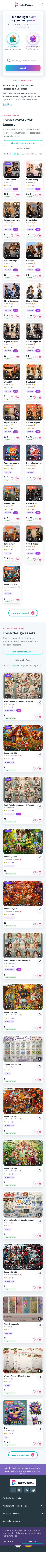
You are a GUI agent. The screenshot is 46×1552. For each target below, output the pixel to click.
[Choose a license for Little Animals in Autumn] (17, 195)
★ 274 (5, 590)
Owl (5, 1428)
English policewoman (12, 341)
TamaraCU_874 (10, 1012)
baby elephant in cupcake (34, 463)
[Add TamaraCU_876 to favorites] (34, 768)
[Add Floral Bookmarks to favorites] (34, 1339)
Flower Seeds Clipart (13, 1064)
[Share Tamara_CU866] (39, 857)
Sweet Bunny (32, 180)
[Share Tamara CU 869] (39, 1273)
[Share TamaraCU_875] (39, 909)
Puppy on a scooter (12, 463)
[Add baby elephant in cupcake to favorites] (34, 478)
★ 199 (28, 468)
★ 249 (28, 549)
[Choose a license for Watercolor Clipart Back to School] (39, 1235)
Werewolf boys (10, 260)
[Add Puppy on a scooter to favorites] (12, 478)
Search (23, 68)
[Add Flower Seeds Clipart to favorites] (34, 1080)
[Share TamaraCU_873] (39, 1117)
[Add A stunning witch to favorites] (34, 357)
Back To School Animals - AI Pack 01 (19, 701)
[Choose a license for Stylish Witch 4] (39, 559)
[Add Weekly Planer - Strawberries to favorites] (34, 1391)
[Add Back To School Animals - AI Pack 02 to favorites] (34, 820)
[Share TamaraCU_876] (39, 754)
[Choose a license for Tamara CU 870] (17, 600)
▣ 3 (11, 185)
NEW (8, 163)
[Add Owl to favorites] (34, 1443)
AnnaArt (8, 182)
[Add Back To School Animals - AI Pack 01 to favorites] (34, 716)
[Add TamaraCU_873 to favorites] (34, 1132)
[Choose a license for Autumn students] (17, 235)
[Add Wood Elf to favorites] (12, 397)
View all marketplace (23, 651)
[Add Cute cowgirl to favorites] (12, 559)
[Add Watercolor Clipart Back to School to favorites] (34, 1235)
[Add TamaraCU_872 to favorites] (34, 1183)
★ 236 (5, 387)
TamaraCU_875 (10, 909)
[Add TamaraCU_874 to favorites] (34, 1028)
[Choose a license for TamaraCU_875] (39, 924)
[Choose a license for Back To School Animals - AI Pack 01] (39, 716)
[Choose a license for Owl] (39, 1443)
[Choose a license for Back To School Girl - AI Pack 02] (39, 976)
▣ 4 (34, 226)
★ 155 (28, 226)
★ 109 (5, 1174)
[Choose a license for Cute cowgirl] (17, 559)
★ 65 (5, 1018)
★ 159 (5, 306)
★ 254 (5, 509)
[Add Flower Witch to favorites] (34, 316)
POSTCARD (8, 1333)
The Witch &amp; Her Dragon (12, 301)
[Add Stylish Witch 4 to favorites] (34, 559)
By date (17, 153)
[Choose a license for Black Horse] (39, 519)
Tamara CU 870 (10, 584)
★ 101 (28, 185)
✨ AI (15, 189)
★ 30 (5, 914)
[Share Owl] (39, 1429)
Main (15, 80)
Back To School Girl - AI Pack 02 (17, 960)
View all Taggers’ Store (23, 143)
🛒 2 (9, 428)
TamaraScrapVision (11, 587)
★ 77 (5, 1330)
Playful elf (31, 382)
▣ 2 (34, 185)
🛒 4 (9, 759)
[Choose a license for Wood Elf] (17, 397)
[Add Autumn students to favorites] (12, 235)
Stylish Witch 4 (32, 544)
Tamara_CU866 (10, 857)
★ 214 (5, 428)
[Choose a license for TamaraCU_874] (39, 1028)
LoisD (8, 1327)
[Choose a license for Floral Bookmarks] (39, 1339)
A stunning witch (33, 341)
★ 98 (5, 1226)
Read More (7, 104)
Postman (30, 260)
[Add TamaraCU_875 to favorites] (34, 924)
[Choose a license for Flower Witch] (39, 316)
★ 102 (5, 1278)
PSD (6, 1437)
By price (38, 153)
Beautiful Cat (32, 220)
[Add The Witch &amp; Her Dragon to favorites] (12, 316)
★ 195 (28, 266)
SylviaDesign (10, 704)
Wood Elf (8, 382)
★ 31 (5, 185)
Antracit (8, 465)
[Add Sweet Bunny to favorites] (34, 195)
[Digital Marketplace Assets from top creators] (33, 39)
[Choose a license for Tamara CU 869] (39, 1287)
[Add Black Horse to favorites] (34, 519)
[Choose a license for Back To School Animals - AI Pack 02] (39, 820)
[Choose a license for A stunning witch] (39, 357)
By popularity (28, 153)
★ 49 (5, 966)
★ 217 (28, 387)
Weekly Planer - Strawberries (17, 1376)
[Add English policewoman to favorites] (12, 357)
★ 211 (28, 428)
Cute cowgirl (9, 544)
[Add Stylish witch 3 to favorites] (12, 438)
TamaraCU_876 (10, 753)
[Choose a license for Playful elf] (39, 397)
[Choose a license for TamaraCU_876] (39, 768)
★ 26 (5, 862)
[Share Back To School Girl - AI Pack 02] (39, 961)
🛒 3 (9, 1122)
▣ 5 (13, 1278)
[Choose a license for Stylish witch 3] (17, 438)
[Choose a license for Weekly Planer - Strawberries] (39, 1391)
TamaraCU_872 (10, 1168)
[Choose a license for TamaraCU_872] (39, 1183)
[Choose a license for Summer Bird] (17, 519)
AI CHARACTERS (9, 710)
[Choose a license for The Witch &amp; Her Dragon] (17, 316)
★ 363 (5, 1433)
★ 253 (28, 509)
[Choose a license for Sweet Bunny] (39, 195)
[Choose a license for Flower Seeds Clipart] (39, 1080)
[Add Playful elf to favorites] (34, 397)
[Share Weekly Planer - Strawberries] (39, 1377)
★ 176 (5, 468)
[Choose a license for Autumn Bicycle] (39, 438)
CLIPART (7, 1073)
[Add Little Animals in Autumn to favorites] (12, 195)
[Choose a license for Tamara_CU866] (39, 872)
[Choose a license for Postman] (39, 276)
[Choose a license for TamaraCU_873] (39, 1132)
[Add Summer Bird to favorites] (12, 519)
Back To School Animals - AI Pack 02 (19, 805)
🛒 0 (31, 185)
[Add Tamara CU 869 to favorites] (34, 1287)
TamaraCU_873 (10, 1116)
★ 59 (5, 707)
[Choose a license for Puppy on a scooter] (17, 478)
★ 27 (5, 810)
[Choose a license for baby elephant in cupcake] (39, 478)
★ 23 (5, 759)
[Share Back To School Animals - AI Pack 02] (39, 806)
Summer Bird (9, 503)
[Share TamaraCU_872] (39, 1169)
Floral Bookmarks (11, 1324)
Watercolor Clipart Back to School (18, 1220)
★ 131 (5, 226)
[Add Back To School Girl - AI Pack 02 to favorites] (34, 976)
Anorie (8, 1067)
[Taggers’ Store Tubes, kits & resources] (13, 39)
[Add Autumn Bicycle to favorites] (34, 438)
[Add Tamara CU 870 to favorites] (12, 600)
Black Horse (31, 503)
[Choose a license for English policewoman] (17, 357)
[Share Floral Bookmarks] (39, 1325)
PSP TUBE (8, 189)
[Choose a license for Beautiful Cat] (39, 235)
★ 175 (5, 347)
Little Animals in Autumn (12, 180)
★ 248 (5, 549)
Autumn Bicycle (33, 422)
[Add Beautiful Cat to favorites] (34, 235)
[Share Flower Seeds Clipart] (39, 1065)
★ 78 (5, 1070)
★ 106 (5, 1382)
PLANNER (7, 1385)
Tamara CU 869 (10, 1272)
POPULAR (10, 366)
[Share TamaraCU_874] (39, 1013)
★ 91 (5, 1122)
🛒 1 (8, 185)
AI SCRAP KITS (9, 762)
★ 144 (5, 266)
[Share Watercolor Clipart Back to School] (39, 1221)
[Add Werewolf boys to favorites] (12, 276)
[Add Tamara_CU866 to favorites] (34, 872)
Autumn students (12, 220)
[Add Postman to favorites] (34, 276)
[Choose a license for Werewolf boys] (17, 276)
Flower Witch (32, 301)
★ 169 (28, 306)
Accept (32, 1541)
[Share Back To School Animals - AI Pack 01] (39, 702)
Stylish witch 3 (10, 422)
